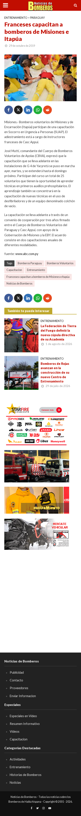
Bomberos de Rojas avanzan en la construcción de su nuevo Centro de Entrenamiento (55, 372)
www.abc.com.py (26, 254)
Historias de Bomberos (25, 775)
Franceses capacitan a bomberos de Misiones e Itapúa (38, 276)
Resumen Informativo (25, 724)
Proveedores (19, 688)
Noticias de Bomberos (19, 283)
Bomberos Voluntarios (60, 263)
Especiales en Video (23, 716)
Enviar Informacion (23, 696)
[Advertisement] (40, 595)
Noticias (15, 782)
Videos (14, 731)
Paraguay (37, 17)
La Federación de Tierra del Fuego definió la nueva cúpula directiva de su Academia (58, 332)
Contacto (16, 680)
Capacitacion (14, 270)
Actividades (18, 759)
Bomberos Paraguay (30, 263)
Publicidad (17, 672)
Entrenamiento (15, 17)
